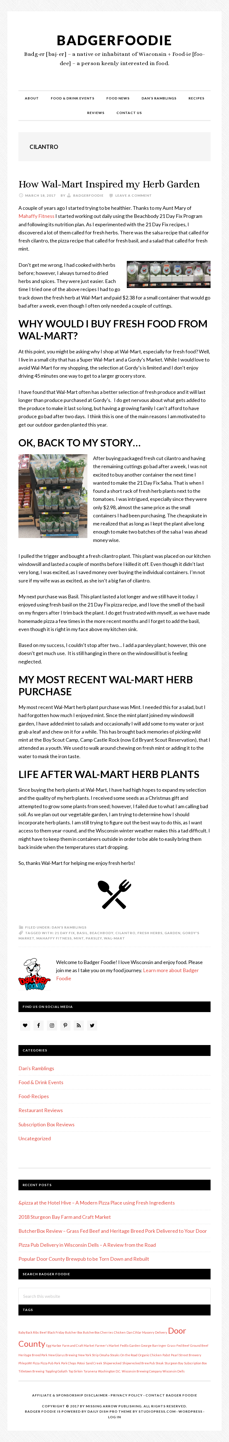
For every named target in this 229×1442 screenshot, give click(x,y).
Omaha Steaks (109, 1355)
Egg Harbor (53, 1345)
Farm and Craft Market (78, 1345)
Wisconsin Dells (174, 1371)
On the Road (128, 1355)
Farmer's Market (107, 1345)
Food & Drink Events (40, 1082)
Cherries (106, 1332)
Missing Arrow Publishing (114, 1406)
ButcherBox (91, 1332)
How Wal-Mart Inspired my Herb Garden (109, 184)
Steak (160, 1363)
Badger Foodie (40, 1411)
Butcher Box (73, 1332)
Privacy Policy (127, 1395)
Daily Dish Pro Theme (109, 1411)
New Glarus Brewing (62, 1355)
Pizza (36, 1363)
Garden (172, 933)
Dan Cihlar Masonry (140, 1332)
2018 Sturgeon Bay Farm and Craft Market (64, 1217)
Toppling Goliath (56, 1371)
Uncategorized (34, 1138)
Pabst (166, 1355)
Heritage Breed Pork (32, 1355)
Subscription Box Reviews (46, 1124)
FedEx (124, 1345)
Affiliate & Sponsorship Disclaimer (70, 1395)
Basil (82, 933)
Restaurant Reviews (40, 1110)
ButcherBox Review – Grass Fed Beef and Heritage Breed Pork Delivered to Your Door (112, 1231)
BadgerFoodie (114, 40)
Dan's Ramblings (69, 927)
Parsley (94, 938)
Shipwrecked (112, 1363)
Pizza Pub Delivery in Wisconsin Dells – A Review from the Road (87, 1245)
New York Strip (88, 1355)
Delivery (161, 1332)
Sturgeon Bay (173, 1363)
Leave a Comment (133, 195)
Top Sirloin (75, 1371)
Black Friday (55, 1332)
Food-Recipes (33, 1096)
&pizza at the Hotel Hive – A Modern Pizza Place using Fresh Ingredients (96, 1203)
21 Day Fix (65, 933)
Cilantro (125, 933)
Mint (79, 938)
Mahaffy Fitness (36, 216)
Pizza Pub (46, 1363)
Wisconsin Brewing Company (142, 1371)
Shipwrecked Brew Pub (138, 1363)
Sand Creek (94, 1363)
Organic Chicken (150, 1355)
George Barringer (153, 1345)
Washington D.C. (109, 1371)
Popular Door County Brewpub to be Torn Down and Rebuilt (83, 1259)
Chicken (120, 1332)
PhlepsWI (25, 1363)
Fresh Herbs (150, 933)
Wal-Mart (114, 938)
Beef (43, 1332)
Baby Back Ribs (28, 1332)
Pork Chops (68, 1363)
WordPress (190, 1411)
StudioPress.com (157, 1411)
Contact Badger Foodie (171, 1395)
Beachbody (101, 933)
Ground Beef (199, 1345)
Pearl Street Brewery (186, 1355)
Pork (57, 1363)
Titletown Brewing (31, 1371)
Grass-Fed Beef (178, 1345)
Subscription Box (195, 1363)
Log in (114, 1417)
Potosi (81, 1363)
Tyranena (90, 1371)
